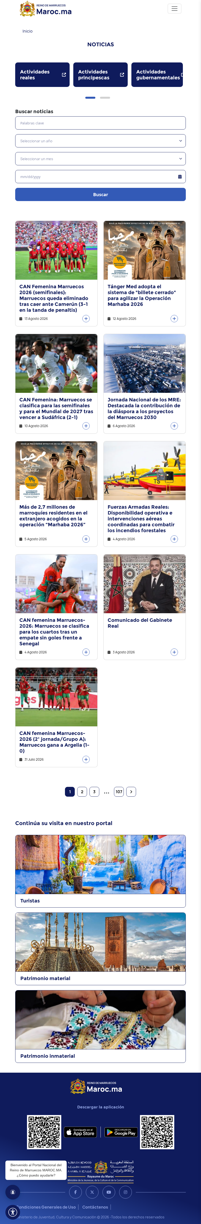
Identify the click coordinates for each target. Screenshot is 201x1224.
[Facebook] (75, 1192)
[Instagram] (125, 1192)
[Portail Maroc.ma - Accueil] (96, 1085)
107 (119, 791)
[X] (92, 1192)
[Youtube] (108, 1192)
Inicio (28, 31)
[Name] (174, 8)
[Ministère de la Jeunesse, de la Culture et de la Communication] (101, 1171)
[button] (90, 98)
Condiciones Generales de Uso (46, 1207)
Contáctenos (95, 1207)
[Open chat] (12, 1192)
